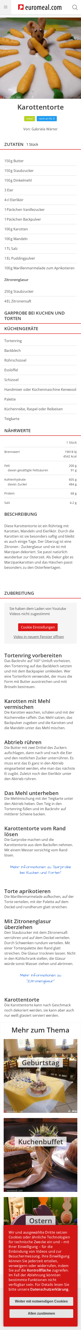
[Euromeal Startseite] (39, 7)
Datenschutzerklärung (49, 1289)
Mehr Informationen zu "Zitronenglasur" (40, 978)
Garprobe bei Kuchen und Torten (34, 315)
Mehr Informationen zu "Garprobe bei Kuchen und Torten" (40, 870)
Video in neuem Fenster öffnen (39, 636)
